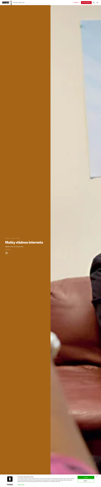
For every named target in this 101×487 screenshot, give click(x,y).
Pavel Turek (7, 249)
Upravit (85, 480)
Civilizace (7, 238)
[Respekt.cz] (5, 3)
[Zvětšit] (75, 246)
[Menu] (97, 2)
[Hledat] (93, 2)
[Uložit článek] (6, 253)
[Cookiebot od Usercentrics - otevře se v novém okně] (10, 485)
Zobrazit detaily (21, 484)
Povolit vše (86, 477)
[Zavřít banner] (96, 476)
